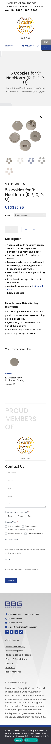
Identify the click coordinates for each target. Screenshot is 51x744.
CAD (44, 47)
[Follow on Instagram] (7, 632)
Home (9, 88)
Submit (11, 580)
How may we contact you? (17, 512)
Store (7, 559)
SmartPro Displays (23, 88)
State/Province (11, 539)
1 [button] (22, 38)
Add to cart (30, 229)
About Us (10, 667)
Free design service (34, 533)
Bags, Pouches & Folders (18, 654)
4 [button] (29, 38)
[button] (4, 27)
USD (44, 42)
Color (8, 215)
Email (10, 516)
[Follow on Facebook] (11, 632)
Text (29, 516)
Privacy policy (31, 740)
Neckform (39, 88)
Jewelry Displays (14, 650)
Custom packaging (15, 533)
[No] (47, 735)
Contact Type (11, 522)
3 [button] (26, 38)
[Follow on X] (16, 632)
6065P (14, 379)
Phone (20, 516)
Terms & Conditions (16, 659)
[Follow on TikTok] (21, 632)
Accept (19, 740)
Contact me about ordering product (21, 530)
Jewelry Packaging (15, 646)
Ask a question (13, 526)
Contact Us (11, 663)
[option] (25, 25)
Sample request (30, 526)
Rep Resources (13, 671)
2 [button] (24, 38)
